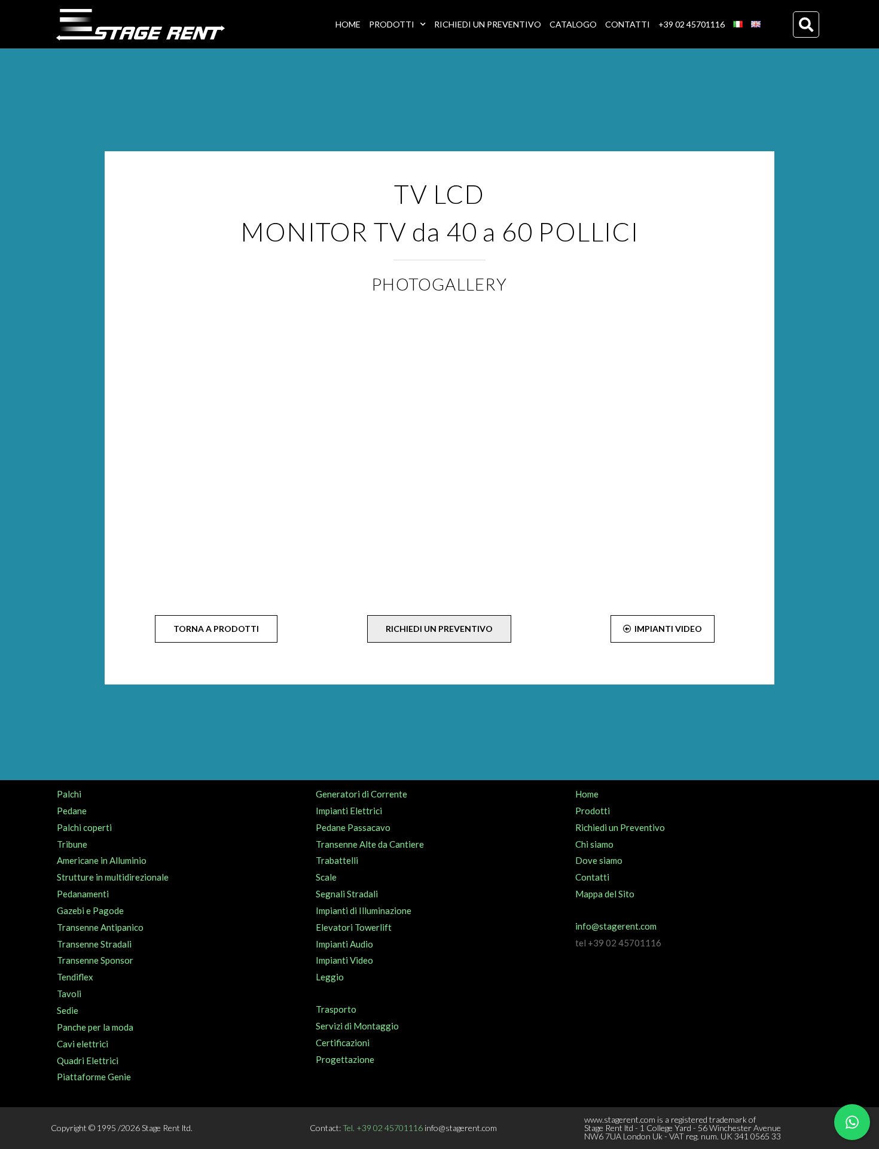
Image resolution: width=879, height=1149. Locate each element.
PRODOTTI (391, 24)
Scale (326, 877)
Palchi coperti (84, 827)
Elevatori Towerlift (354, 927)
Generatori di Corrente (361, 794)
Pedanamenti (83, 893)
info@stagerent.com (616, 926)
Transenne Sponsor (95, 960)
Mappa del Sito (604, 893)
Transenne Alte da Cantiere (370, 844)
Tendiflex (75, 976)
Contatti (592, 877)
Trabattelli (337, 860)
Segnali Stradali (347, 893)
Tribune (72, 844)
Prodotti (592, 810)
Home (587, 794)
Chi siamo (594, 844)
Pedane (72, 810)
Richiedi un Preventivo (620, 827)
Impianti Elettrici (349, 810)
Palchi (69, 794)
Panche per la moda (95, 1027)
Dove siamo (598, 860)
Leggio (330, 976)
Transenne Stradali (94, 944)
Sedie (67, 1010)
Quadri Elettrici (87, 1060)
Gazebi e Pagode (90, 910)
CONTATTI (627, 24)
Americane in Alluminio (101, 860)
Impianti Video (344, 960)
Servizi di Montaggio (357, 1025)
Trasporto (336, 1009)
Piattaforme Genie (94, 1076)
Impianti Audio (344, 944)
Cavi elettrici (82, 1043)
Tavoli (69, 993)
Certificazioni (343, 1042)
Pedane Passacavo (353, 827)
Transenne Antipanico (100, 927)
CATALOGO (573, 24)
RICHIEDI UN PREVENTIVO (487, 24)
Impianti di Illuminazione (363, 910)
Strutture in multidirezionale (113, 877)
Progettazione (345, 1059)
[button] (806, 24)
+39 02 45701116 (691, 24)
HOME (348, 24)
